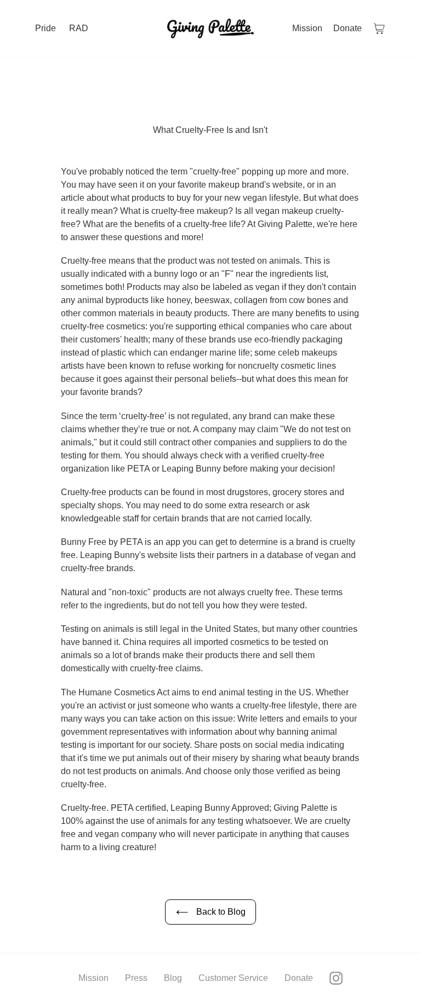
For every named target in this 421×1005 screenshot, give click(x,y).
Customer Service (233, 978)
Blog (173, 978)
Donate (299, 978)
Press (136, 978)
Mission (93, 978)
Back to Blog (220, 911)
